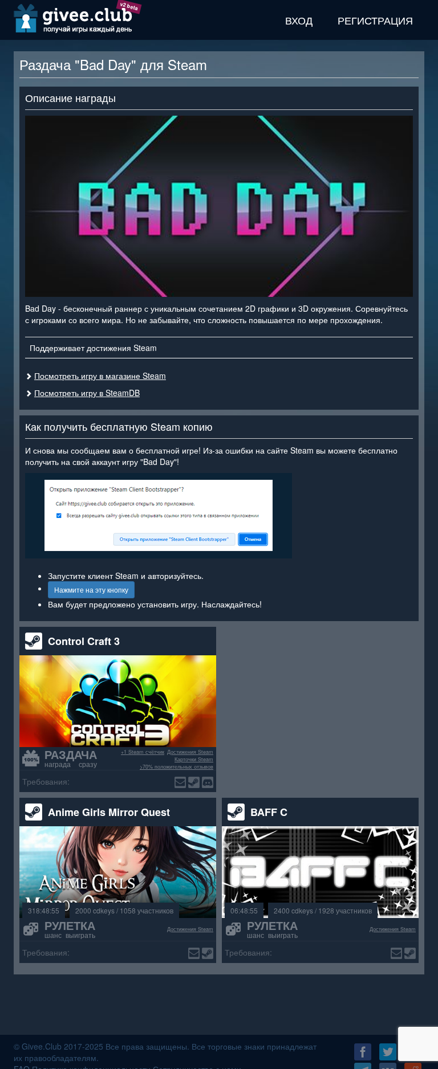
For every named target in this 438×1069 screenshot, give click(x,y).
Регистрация (375, 20)
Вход (299, 20)
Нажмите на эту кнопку (91, 589)
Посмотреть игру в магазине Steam (100, 375)
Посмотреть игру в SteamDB (87, 392)
